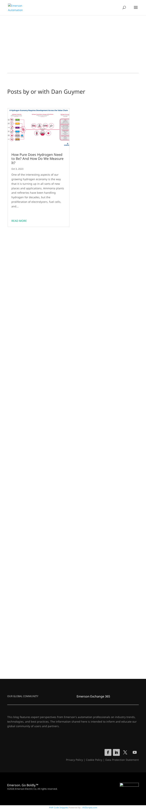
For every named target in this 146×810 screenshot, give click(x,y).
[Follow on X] (125, 752)
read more (19, 221)
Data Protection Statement (122, 760)
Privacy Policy (74, 760)
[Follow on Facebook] (108, 752)
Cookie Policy (94, 760)
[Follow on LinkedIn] (116, 752)
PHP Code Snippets (58, 807)
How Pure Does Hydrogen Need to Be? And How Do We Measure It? (37, 159)
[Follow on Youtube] (135, 752)
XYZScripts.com (89, 807)
